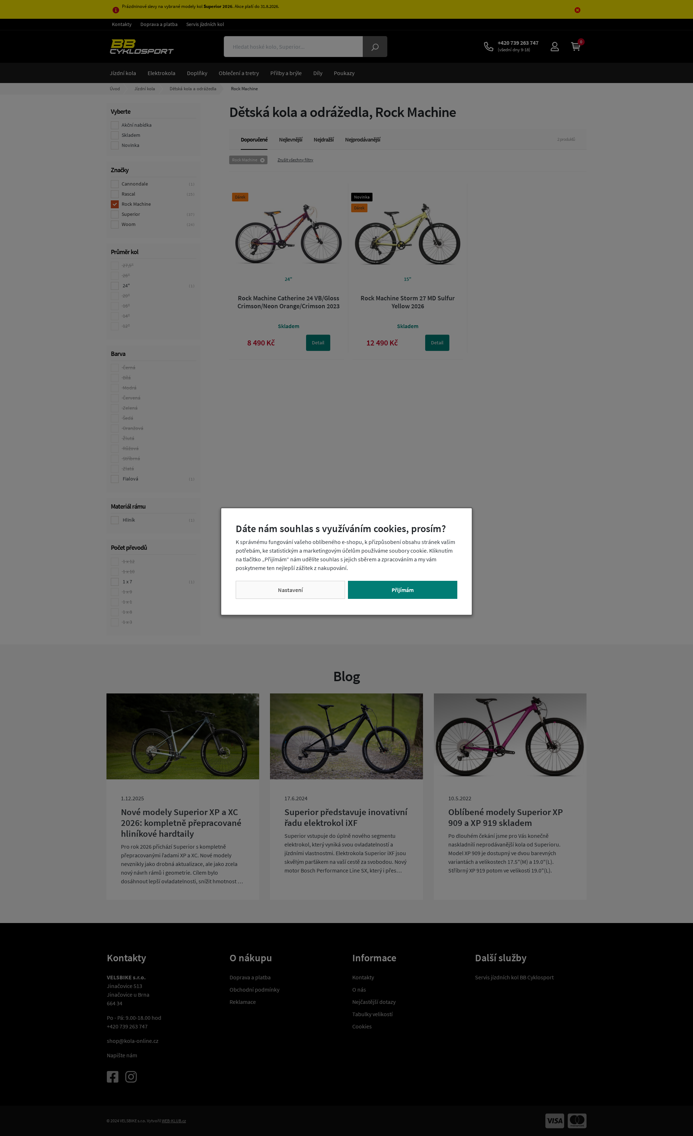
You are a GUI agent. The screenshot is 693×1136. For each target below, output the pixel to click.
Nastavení (290, 589)
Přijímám (403, 589)
